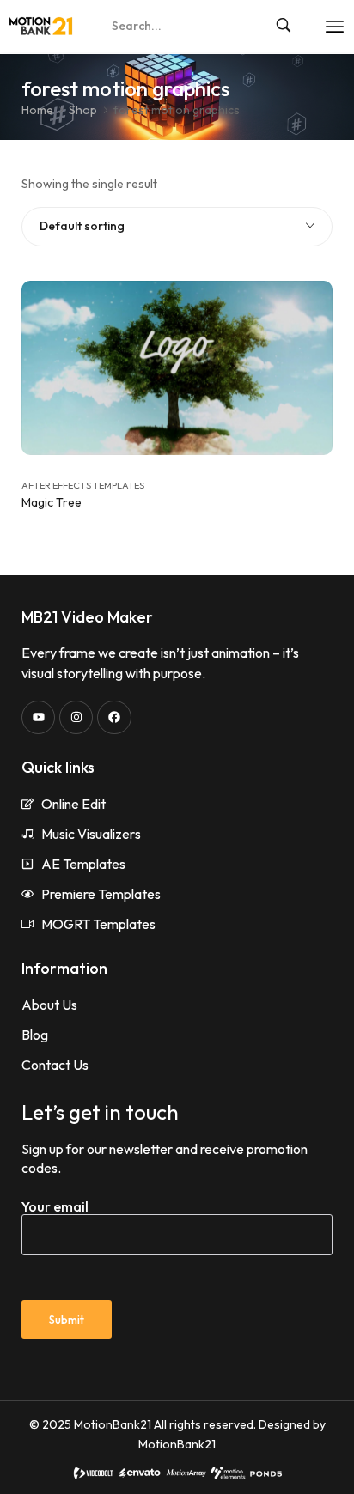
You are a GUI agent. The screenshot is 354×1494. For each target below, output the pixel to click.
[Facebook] (114, 717)
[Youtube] (38, 717)
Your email (54, 1206)
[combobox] (177, 226)
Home (37, 110)
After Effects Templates (82, 485)
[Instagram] (76, 717)
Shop (83, 110)
